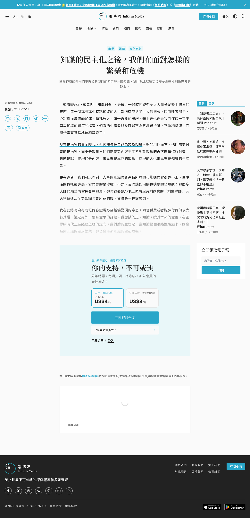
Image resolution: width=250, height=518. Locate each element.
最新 (202, 103)
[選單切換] (95, 28)
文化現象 (136, 49)
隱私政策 (56, 506)
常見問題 (181, 471)
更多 (212, 103)
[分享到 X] (17, 118)
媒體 (122, 49)
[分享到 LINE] (45, 118)
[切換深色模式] (234, 16)
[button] (90, 28)
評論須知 (73, 425)
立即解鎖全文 (125, 317)
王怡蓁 (200, 232)
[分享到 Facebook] (26, 118)
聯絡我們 (198, 465)
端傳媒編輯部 (90, 376)
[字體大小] (15, 16)
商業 (111, 49)
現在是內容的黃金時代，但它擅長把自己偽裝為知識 (101, 144)
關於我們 (181, 465)
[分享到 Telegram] (36, 118)
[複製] (8, 118)
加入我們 (214, 465)
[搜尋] (241, 16)
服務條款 (71, 506)
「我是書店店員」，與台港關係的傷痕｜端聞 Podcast (211, 118)
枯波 (199, 194)
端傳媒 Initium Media (31, 506)
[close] (245, 5)
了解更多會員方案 (105, 330)
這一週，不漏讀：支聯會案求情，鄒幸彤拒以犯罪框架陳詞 (211, 146)
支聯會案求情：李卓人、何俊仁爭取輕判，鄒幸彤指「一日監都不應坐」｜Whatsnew (211, 179)
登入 (111, 340)
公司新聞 (214, 471)
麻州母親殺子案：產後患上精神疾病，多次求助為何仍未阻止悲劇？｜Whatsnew (211, 217)
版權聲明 (198, 471)
